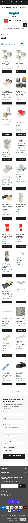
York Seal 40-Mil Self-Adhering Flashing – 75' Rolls (7, 293)
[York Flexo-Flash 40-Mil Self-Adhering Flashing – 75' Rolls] (20, 168)
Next (16, 391)
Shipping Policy (21, 515)
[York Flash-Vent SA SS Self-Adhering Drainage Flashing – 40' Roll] (20, 140)
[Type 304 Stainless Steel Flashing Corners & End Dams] (7, 54)
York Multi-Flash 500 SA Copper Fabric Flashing (20, 236)
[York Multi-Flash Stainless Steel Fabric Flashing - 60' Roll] (7, 256)
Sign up (22, 486)
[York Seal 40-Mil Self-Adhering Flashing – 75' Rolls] (7, 284)
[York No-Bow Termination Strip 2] (20, 253)
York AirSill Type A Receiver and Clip (7, 120)
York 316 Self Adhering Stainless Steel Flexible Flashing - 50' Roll (21, 93)
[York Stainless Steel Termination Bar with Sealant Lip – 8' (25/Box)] (7, 311)
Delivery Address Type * (9, 447)
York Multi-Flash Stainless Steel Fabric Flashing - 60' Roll (6, 265)
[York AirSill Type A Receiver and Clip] (7, 112)
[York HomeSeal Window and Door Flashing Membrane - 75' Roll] (7, 197)
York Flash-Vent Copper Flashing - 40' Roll (20, 123)
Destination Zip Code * (9, 441)
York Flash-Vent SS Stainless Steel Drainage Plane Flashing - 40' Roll (7, 179)
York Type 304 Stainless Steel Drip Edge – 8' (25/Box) (21, 343)
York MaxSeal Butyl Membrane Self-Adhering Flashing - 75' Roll (21, 207)
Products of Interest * (8, 424)
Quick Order (14, 14)
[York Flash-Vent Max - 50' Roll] (7, 143)
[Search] (25, 25)
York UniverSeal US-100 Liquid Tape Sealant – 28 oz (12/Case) (7, 374)
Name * (5, 411)
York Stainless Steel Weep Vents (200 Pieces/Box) (21, 320)
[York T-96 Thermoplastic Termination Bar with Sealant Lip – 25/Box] (7, 338)
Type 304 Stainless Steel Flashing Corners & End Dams (7, 64)
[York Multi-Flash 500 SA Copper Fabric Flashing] (20, 227)
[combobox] (12, 25)
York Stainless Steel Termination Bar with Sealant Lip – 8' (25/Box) (7, 321)
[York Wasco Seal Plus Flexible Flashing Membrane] (20, 365)
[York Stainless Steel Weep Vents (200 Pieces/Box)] (20, 311)
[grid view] (22, 44)
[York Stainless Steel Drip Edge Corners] (20, 283)
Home (2, 34)
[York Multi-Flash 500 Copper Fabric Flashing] (7, 227)
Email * (5, 418)
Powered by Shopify (14, 520)
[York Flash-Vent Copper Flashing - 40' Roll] (20, 114)
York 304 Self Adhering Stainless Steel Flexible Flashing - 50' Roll (7, 93)
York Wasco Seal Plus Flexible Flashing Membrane (20, 374)
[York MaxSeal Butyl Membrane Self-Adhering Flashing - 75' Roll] (20, 197)
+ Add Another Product (11, 436)
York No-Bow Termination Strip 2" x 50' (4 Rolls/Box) (21, 259)
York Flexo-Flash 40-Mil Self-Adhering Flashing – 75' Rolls (20, 177)
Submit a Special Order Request (14, 456)
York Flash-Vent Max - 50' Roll (6, 151)
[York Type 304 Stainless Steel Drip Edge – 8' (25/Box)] (20, 337)
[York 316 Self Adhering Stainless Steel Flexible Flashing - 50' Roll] (20, 83)
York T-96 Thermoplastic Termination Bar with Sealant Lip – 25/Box (6, 345)
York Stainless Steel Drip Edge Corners (21, 288)
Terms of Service (14, 517)
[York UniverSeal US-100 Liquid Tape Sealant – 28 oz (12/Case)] (7, 365)
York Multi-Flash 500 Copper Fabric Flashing (7, 236)
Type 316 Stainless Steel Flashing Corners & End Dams (21, 64)
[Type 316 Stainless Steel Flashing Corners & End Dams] (20, 54)
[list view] (25, 44)
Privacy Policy (5, 515)
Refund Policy (13, 515)
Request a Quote (14, 12)
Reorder (14, 16)
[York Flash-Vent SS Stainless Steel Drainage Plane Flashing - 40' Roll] (7, 169)
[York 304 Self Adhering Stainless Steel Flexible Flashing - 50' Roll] (7, 83)
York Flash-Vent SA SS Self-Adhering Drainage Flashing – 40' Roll (21, 146)
